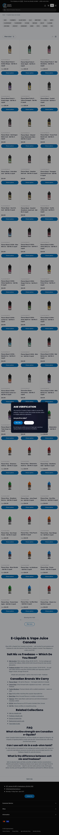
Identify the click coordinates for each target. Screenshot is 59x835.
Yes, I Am (18, 422)
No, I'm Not (29, 422)
